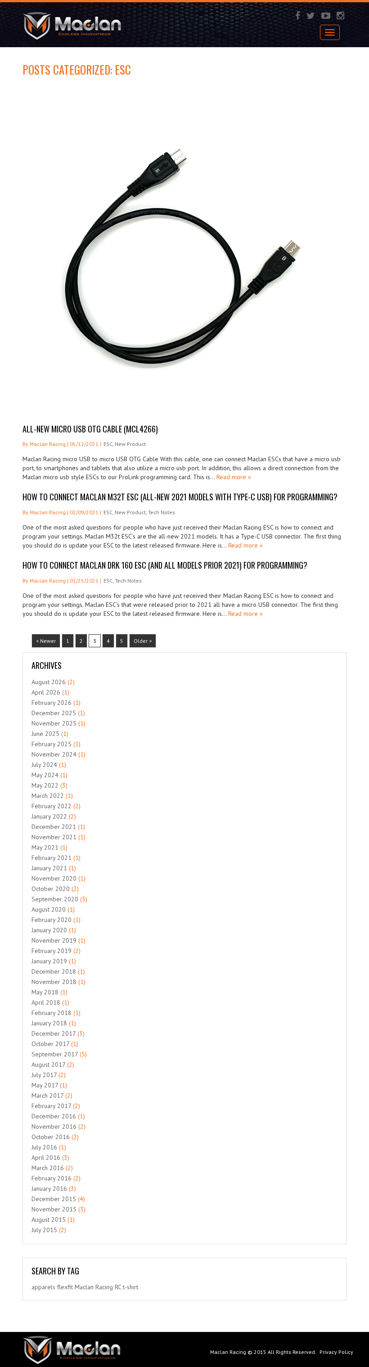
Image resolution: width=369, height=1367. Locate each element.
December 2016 (54, 1116)
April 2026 (46, 692)
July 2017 (44, 1075)
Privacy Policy (336, 1352)
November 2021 (54, 837)
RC (118, 1287)
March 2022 (48, 796)
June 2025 (45, 734)
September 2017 (55, 1054)
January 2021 (49, 868)
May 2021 (45, 847)
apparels (43, 1287)
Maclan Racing (228, 1352)
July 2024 (44, 765)
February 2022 (52, 806)
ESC (108, 444)
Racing (104, 1287)
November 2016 (54, 1126)
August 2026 (49, 682)
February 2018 (52, 1013)
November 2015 (54, 1209)
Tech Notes (161, 512)
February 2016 (52, 1178)
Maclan (84, 1287)
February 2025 (52, 744)
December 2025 (54, 713)
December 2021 (54, 827)
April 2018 (46, 1002)
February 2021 (52, 858)
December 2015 (54, 1199)
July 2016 (44, 1147)
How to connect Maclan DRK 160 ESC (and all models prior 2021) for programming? (164, 565)
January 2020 (49, 930)
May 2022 (45, 785)
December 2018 (54, 971)
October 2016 (51, 1137)
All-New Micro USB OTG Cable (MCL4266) (90, 429)
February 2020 (52, 920)
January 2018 (49, 1023)
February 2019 (52, 951)
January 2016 (49, 1188)
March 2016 (48, 1168)
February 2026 (52, 703)
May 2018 (45, 992)
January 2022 (49, 816)
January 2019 (49, 961)
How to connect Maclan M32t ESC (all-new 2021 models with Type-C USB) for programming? (180, 497)
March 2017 (47, 1095)
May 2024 (45, 775)
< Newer (46, 640)
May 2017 (45, 1085)
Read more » (233, 477)
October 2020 (51, 889)
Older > (143, 640)
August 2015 (49, 1220)
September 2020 (55, 899)
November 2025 (54, 723)
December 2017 (54, 1033)
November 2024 (54, 754)
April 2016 (46, 1157)
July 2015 (44, 1230)
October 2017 (50, 1044)
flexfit (65, 1287)
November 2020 (54, 878)
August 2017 (48, 1064)
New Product (130, 444)
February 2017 (51, 1106)
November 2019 (54, 940)
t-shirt (130, 1287)
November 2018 (54, 982)
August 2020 (49, 909)
